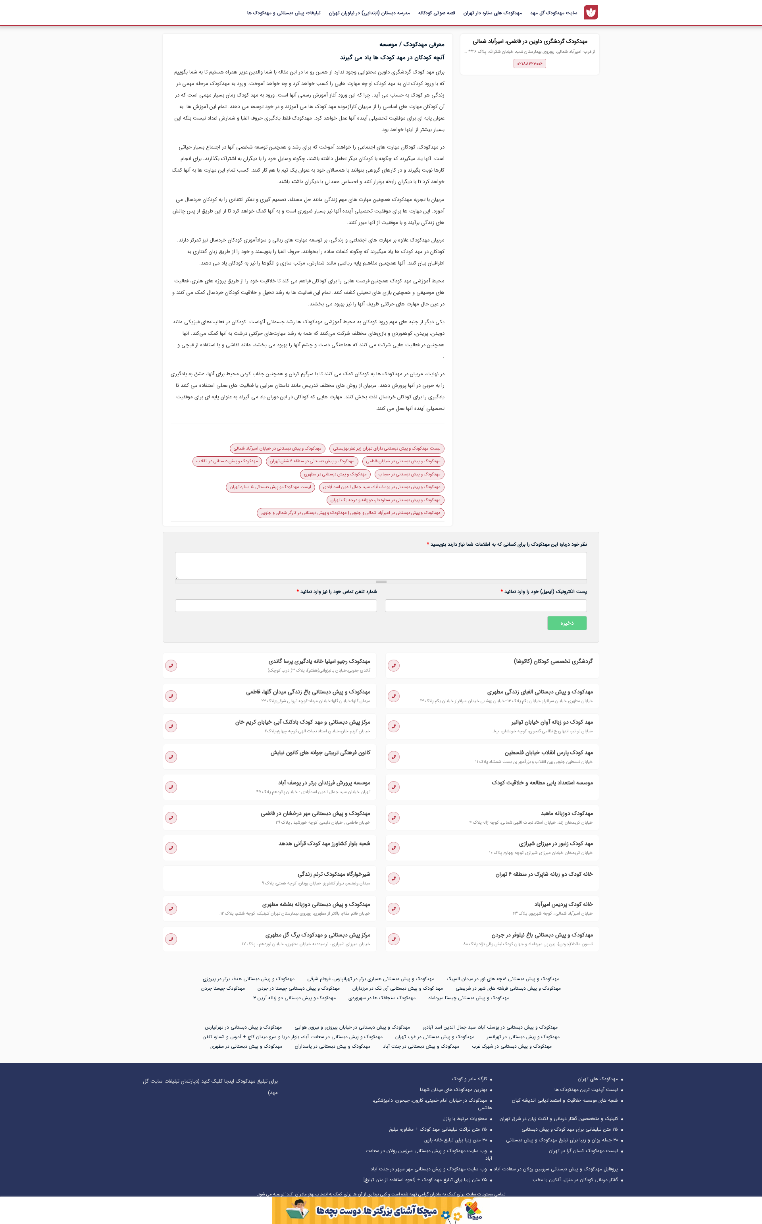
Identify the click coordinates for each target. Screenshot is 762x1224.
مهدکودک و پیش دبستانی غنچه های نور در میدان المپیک (503, 979)
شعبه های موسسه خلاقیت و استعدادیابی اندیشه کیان (565, 1100)
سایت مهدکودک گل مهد (553, 13)
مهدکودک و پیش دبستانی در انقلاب (227, 461)
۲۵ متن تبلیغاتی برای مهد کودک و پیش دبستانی (569, 1129)
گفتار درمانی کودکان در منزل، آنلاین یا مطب (575, 1179)
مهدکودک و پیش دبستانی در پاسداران (332, 1046)
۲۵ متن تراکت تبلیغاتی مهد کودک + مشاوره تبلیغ (438, 1129)
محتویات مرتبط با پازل (465, 1118)
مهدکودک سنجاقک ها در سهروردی (382, 998)
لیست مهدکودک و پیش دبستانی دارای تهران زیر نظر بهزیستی (387, 448)
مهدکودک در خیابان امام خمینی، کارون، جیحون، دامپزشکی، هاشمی (432, 1104)
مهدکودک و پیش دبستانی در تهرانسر (523, 1037)
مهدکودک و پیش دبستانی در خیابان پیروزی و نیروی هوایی (352, 1027)
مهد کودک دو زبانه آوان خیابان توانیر (552, 722)
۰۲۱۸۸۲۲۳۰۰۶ (530, 64)
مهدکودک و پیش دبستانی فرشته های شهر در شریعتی (508, 988)
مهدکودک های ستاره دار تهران (493, 13)
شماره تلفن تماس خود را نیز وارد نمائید (337, 591)
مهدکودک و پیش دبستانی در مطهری (335, 474)
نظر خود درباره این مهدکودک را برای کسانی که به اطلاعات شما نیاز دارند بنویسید (507, 544)
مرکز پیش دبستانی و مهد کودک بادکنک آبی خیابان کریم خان (302, 722)
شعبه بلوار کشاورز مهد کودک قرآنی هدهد (324, 843)
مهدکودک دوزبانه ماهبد (567, 813)
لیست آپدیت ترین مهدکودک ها (586, 1089)
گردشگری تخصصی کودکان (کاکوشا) (553, 661)
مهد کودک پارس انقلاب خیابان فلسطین (549, 752)
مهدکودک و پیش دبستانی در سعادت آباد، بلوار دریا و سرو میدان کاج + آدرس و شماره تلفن (293, 1037)
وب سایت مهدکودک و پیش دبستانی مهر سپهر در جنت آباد (429, 1169)
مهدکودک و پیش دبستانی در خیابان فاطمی (403, 461)
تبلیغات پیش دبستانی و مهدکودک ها (284, 13)
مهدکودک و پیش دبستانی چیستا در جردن (299, 988)
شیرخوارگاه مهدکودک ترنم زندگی (334, 874)
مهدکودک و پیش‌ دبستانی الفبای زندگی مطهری (540, 691)
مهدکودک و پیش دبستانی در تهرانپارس (243, 1027)
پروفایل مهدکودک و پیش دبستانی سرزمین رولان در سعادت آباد (556, 1169)
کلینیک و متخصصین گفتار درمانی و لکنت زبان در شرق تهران (559, 1118)
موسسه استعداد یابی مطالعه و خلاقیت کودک (542, 782)
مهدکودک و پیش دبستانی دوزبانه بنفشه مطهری (316, 904)
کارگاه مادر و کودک (469, 1079)
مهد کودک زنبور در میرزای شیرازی (556, 843)
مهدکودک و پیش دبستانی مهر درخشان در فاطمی (315, 813)
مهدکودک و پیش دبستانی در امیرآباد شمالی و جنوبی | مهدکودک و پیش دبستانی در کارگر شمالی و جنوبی (351, 513)
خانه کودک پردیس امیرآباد (564, 904)
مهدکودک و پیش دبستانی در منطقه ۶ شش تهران (312, 461)
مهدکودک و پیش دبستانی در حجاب (410, 474)
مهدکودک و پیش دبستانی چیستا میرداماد (468, 998)
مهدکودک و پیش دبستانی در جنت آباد (421, 1046)
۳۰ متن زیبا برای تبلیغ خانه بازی (455, 1140)
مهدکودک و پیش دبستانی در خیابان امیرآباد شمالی (277, 448)
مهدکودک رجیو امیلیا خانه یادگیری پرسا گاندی (319, 661)
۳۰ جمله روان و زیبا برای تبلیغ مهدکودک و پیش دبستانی (562, 1140)
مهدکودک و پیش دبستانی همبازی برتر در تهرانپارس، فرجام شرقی (370, 979)
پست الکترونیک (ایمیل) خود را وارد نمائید (544, 591)
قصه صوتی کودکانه (436, 13)
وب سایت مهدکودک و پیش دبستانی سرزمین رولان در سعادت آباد (429, 1154)
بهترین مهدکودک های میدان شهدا (453, 1089)
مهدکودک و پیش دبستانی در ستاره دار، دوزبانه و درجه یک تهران (386, 500)
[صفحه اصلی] (591, 12)
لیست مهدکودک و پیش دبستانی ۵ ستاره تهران (270, 487)
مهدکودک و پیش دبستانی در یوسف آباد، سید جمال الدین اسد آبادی (382, 487)
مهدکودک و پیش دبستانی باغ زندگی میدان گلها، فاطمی (308, 691)
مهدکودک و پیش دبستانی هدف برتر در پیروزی (248, 979)
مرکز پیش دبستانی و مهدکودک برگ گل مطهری (318, 935)
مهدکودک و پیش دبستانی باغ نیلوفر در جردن (542, 935)
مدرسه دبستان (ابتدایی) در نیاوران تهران (369, 13)
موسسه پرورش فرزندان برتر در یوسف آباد (324, 782)
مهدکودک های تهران (598, 1079)
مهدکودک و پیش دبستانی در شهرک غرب (512, 1046)
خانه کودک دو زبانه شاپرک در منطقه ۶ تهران (544, 874)
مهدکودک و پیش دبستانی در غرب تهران (434, 1037)
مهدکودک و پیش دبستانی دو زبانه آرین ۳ (294, 998)
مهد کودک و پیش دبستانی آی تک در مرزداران (397, 988)
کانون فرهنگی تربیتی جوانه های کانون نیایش (320, 752)
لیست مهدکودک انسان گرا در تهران (583, 1150)
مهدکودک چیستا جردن (223, 988)
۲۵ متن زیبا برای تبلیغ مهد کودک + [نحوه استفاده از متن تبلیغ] (425, 1179)
